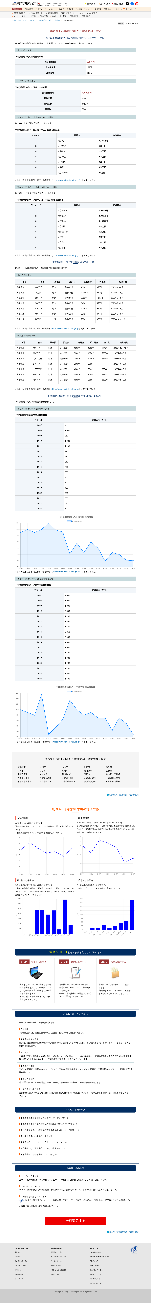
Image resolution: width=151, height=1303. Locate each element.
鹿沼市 (109, 766)
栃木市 (65, 766)
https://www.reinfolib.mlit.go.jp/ (66, 180)
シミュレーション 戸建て (87, 13)
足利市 (43, 766)
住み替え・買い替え (58, 16)
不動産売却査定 (19, 13)
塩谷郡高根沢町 (69, 781)
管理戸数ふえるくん (96, 1270)
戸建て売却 (43, 16)
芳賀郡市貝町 (68, 777)
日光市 (21, 770)
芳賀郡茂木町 (46, 777)
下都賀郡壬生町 (113, 777)
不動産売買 (74, 16)
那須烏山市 (67, 774)
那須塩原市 (23, 774)
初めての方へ (92, 4)
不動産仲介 (86, 16)
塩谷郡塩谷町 (46, 781)
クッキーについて (20, 1265)
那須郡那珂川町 (113, 781)
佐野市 (87, 766)
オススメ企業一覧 (35, 13)
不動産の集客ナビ (95, 1261)
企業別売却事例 (52, 13)
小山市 (43, 770)
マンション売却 (19, 16)
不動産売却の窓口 (95, 1252)
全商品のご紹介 (56, 1265)
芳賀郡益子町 (24, 777)
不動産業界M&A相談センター (99, 1256)
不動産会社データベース (113, 9)
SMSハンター (94, 1265)
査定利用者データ (68, 13)
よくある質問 (105, 4)
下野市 (87, 774)
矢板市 (109, 770)
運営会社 (17, 1252)
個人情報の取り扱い (21, 1261)
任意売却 (39, 9)
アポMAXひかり (95, 1279)
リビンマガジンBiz (96, 1283)
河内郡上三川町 (113, 774)
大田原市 (88, 770)
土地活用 (60, 9)
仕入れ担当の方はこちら (59, 1256)
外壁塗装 (98, 9)
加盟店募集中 (118, 4)
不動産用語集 (19, 1274)
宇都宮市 (22, 766)
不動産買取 (29, 9)
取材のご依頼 (55, 1274)
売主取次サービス (56, 1261)
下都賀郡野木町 (25, 781)
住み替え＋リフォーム (84, 9)
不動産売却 (17, 9)
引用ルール (18, 1270)
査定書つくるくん (95, 1274)
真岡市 (65, 770)
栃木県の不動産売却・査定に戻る (124, 794)
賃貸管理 (70, 9)
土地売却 (32, 16)
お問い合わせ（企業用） (59, 1270)
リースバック (50, 9)
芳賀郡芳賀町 (90, 777)
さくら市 (44, 774)
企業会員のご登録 (56, 1252)
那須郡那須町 (90, 781)
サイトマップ (19, 1279)
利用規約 (17, 1256)
